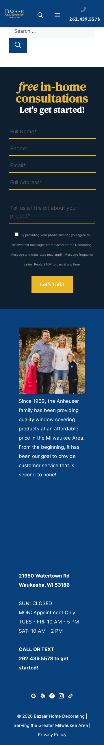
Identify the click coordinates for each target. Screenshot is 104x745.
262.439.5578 (36, 658)
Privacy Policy (52, 734)
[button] (40, 16)
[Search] (18, 45)
